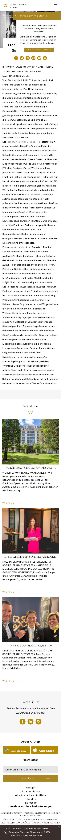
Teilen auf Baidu (45, 58)
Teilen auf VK (33, 58)
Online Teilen (39, 58)
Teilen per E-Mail (27, 58)
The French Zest (30, 791)
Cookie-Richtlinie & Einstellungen (30, 806)
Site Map (30, 799)
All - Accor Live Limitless (30, 795)
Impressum (30, 802)
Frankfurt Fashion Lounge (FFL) (24, 141)
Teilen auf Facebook (16, 58)
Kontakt (30, 787)
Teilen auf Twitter (21, 58)
